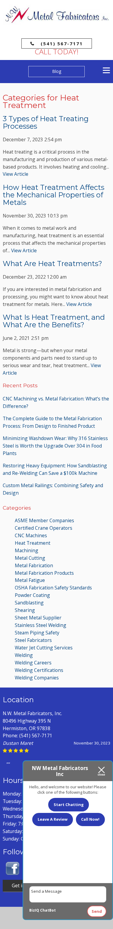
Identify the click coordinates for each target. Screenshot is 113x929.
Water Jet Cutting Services (44, 647)
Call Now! (90, 819)
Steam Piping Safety (37, 632)
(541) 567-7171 (62, 43)
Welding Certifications (39, 670)
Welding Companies (37, 677)
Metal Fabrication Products (44, 573)
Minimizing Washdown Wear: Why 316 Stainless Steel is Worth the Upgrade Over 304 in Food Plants (55, 446)
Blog (56, 71)
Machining (26, 550)
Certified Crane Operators (43, 528)
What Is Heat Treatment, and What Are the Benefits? (54, 321)
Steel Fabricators (33, 640)
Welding (24, 655)
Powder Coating (32, 595)
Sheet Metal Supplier (38, 617)
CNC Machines (31, 535)
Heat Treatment (32, 543)
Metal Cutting (30, 558)
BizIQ (34, 910)
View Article (15, 174)
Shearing (25, 610)
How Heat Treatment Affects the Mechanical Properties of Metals (53, 195)
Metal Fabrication (34, 565)
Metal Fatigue (30, 580)
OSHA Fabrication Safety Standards (53, 587)
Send (97, 911)
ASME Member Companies (44, 520)
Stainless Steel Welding (40, 625)
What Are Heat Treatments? (52, 263)
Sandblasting (29, 602)
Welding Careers (33, 662)
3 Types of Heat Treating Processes (46, 122)
